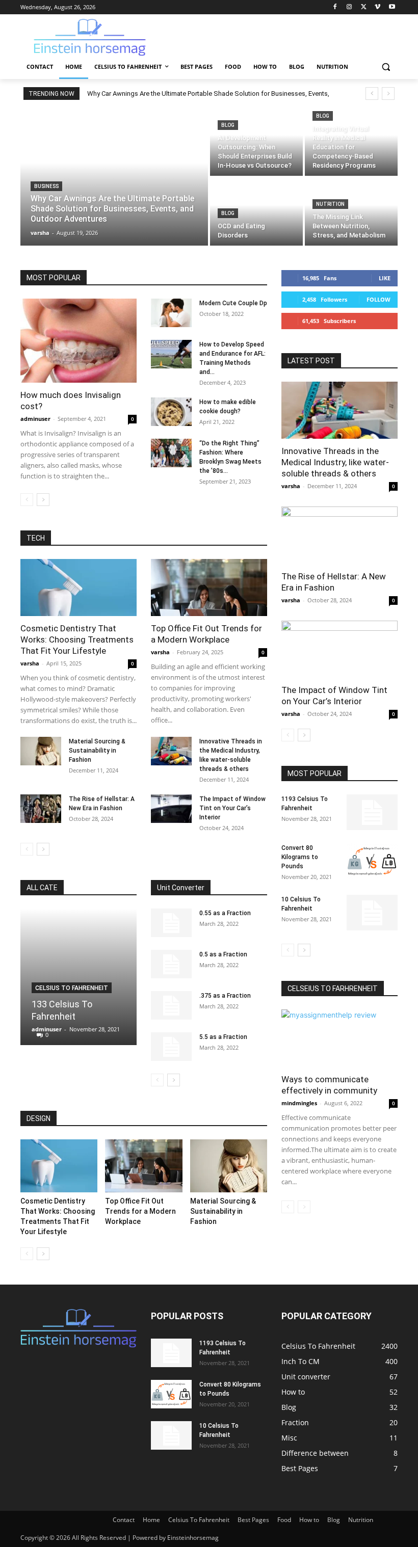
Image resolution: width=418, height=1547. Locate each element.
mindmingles (299, 1103)
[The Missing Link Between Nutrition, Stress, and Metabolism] (351, 212)
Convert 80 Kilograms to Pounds (299, 857)
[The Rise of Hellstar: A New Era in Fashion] (40, 808)
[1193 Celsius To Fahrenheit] (372, 812)
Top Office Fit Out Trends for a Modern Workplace (140, 1211)
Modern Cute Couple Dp (233, 303)
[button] (386, 67)
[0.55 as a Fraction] (171, 923)
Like (384, 278)
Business (46, 186)
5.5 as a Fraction (223, 1037)
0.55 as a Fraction (225, 913)
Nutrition (330, 204)
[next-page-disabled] (304, 1207)
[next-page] (43, 499)
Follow (378, 299)
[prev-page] (26, 499)
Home (151, 1519)
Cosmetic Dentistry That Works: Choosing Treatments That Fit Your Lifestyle (77, 639)
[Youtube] (392, 7)
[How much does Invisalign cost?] (78, 341)
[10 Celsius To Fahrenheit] (372, 912)
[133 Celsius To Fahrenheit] (78, 977)
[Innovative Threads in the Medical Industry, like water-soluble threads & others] (171, 751)
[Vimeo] (377, 7)
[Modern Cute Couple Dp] (171, 313)
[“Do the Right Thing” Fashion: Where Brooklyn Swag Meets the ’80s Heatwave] (171, 453)
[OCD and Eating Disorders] (256, 212)
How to (309, 1519)
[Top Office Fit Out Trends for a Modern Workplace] (209, 588)
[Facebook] (335, 7)
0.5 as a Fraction (223, 954)
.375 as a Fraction (225, 995)
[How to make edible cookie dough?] (171, 411)
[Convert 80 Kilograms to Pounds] (372, 861)
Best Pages (253, 1519)
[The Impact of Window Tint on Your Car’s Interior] (171, 808)
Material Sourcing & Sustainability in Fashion (97, 750)
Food (284, 1519)
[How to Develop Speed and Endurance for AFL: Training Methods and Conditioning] (171, 354)
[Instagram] (349, 7)
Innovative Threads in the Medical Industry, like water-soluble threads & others (335, 462)
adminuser (35, 418)
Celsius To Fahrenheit (71, 988)
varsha (29, 663)
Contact (124, 1519)
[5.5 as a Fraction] (171, 1046)
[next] (388, 93)
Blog (227, 125)
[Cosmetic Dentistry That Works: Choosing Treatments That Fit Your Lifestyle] (78, 588)
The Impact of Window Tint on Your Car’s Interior (232, 808)
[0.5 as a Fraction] (171, 964)
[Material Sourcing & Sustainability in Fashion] (40, 751)
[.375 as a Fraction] (171, 1005)
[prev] (371, 93)
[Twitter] (364, 7)
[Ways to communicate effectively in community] (339, 1038)
